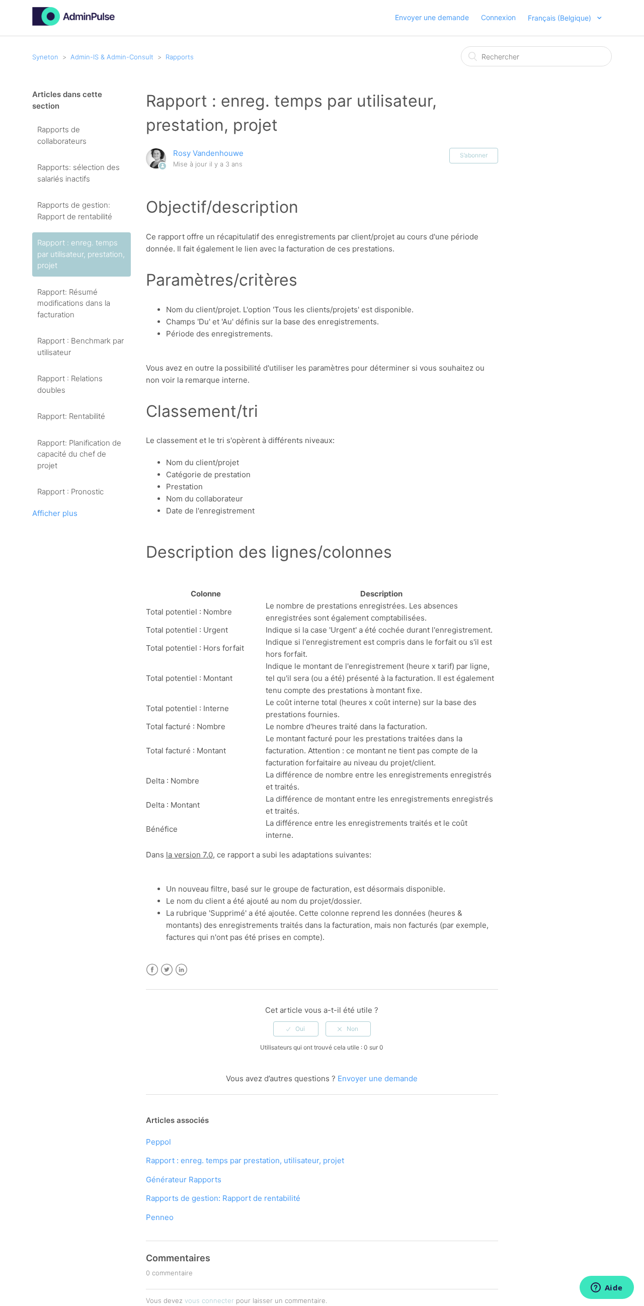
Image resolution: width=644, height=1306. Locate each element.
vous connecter (209, 1300)
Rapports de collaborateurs (62, 135)
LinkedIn (181, 970)
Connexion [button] (498, 17)
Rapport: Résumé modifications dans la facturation (73, 303)
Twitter (166, 970)
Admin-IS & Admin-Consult (111, 57)
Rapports (180, 57)
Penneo (160, 1217)
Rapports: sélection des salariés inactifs (78, 173)
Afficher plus (54, 513)
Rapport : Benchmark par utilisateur (80, 346)
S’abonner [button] (474, 155)
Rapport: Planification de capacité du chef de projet (79, 454)
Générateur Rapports (183, 1179)
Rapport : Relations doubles (70, 384)
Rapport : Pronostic (70, 491)
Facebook (152, 970)
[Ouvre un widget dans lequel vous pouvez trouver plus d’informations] (606, 1288)
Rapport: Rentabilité (71, 416)
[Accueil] (73, 23)
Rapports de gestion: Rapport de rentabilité (74, 210)
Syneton (45, 57)
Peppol (158, 1142)
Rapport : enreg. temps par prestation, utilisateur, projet (245, 1160)
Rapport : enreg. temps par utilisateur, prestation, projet (81, 254)
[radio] (295, 1028)
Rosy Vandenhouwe (208, 153)
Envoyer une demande (432, 17)
